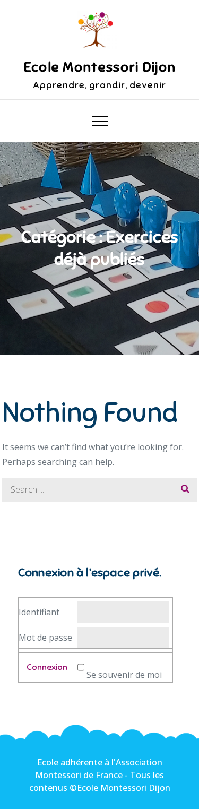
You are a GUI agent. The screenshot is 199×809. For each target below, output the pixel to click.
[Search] (185, 490)
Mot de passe (45, 637)
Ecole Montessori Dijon (99, 67)
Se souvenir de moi (124, 675)
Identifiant (39, 612)
